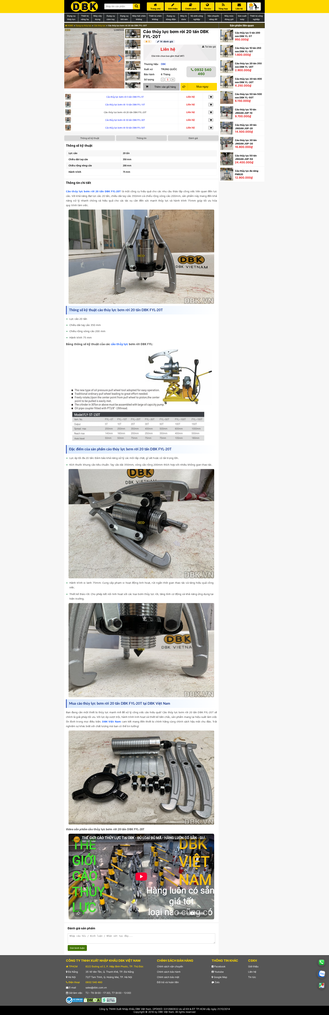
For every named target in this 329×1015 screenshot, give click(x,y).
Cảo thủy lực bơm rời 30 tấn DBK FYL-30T (125, 120)
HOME (70, 25)
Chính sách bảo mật (168, 977)
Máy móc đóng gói (229, 18)
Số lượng (149, 79)
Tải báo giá (210, 46)
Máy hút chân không (139, 18)
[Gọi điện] (321, 962)
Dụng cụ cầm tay (111, 18)
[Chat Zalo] (321, 974)
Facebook (220, 966)
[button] (120, 58)
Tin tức (252, 977)
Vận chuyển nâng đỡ (213, 18)
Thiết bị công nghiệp (256, 18)
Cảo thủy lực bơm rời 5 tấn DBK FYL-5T (125, 96)
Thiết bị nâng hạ (85, 18)
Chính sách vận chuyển (170, 966)
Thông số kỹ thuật (89, 138)
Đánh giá (193, 138)
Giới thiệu (253, 966)
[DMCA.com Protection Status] (92, 999)
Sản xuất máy (242, 18)
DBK (163, 64)
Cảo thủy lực (99, 25)
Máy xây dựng (97, 18)
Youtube (219, 971)
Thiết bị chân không (155, 18)
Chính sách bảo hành (168, 971)
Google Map (220, 977)
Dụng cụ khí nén (124, 18)
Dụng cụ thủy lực (71, 18)
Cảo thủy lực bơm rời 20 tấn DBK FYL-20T (93, 191)
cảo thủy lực (119, 344)
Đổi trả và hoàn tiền (168, 982)
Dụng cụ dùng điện (171, 18)
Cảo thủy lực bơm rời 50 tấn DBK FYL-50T (125, 127)
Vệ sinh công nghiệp (196, 18)
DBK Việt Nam (111, 721)
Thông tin (141, 138)
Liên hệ (252, 971)
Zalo (217, 982)
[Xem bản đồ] (321, 985)
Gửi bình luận (77, 948)
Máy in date (183, 18)
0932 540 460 (202, 72)
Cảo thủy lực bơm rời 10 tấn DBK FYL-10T (125, 104)
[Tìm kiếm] (136, 6)
